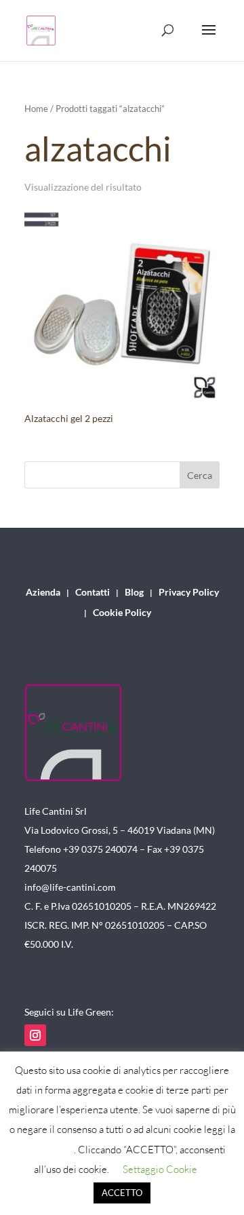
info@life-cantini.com (70, 887)
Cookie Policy (122, 613)
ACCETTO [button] (122, 1192)
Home (36, 108)
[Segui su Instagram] (35, 1035)
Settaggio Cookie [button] (160, 1169)
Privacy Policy (189, 592)
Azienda (43, 592)
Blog (134, 592)
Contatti (92, 592)
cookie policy (46, 1149)
